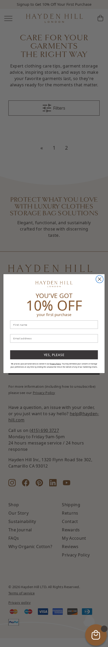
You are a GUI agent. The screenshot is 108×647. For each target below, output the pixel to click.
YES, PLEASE (54, 354)
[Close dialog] (99, 279)
